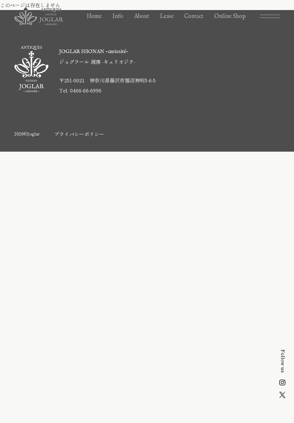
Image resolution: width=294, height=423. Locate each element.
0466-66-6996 (85, 90)
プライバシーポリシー (79, 134)
